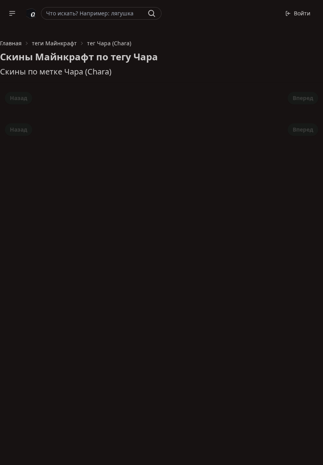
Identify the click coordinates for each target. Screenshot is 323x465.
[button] (12, 13)
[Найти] (151, 13)
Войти (302, 13)
